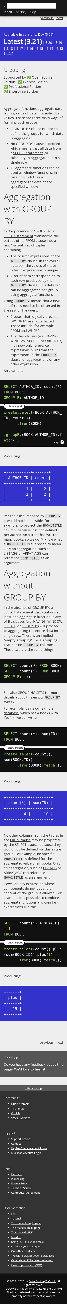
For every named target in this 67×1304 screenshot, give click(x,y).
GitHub (15, 1113)
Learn (8, 12)
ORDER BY (53, 341)
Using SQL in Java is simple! (27, 1242)
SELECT (33, 341)
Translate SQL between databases (32, 1255)
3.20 (49, 42)
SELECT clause (26, 844)
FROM (15, 330)
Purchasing (18, 1178)
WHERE (33, 330)
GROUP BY (21, 128)
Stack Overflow (20, 1118)
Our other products (23, 1251)
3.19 (59, 42)
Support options (21, 1139)
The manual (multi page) (26, 1227)
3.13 (60, 48)
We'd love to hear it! (30, 1069)
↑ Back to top (33, 1088)
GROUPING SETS (31, 692)
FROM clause (35, 240)
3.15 (40, 48)
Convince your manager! (26, 1246)
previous (47, 18)
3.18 (10, 48)
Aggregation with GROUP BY (28, 209)
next (59, 18)
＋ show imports (14, 406)
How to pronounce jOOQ (26, 1265)
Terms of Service (21, 1188)
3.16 (30, 48)
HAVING (51, 336)
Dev (41, 34)
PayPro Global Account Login (29, 1148)
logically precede (44, 316)
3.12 (10, 53)
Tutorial (16, 1218)
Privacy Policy (19, 1183)
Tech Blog (17, 1108)
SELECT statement (28, 153)
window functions (37, 172)
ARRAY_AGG (32, 553)
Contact (16, 1143)
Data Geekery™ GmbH (42, 1281)
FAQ (13, 1214)
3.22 (49, 34)
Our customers (20, 1104)
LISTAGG (10, 553)
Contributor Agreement (25, 1192)
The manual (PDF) (22, 1232)
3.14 (50, 48)
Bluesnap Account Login (26, 1153)
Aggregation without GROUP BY (27, 585)
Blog (32, 12)
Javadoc (16, 1237)
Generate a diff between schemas (32, 1260)
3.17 (20, 48)
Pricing (20, 12)
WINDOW (17, 341)
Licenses (16, 1174)
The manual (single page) (26, 1223)
